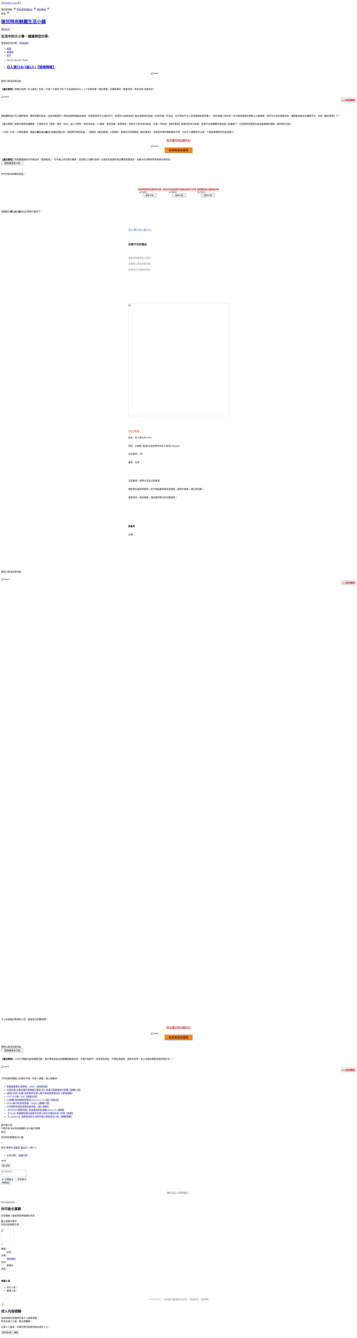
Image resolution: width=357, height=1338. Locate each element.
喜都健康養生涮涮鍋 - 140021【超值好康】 (28, 1086)
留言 (23, 1147)
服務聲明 (205, 1299)
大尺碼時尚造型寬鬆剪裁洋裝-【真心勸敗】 (28, 1106)
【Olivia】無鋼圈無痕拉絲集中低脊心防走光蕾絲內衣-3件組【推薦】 (40, 1113)
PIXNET (158, 1299)
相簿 (9, 48)
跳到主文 (5, 29)
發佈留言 (5, 1183)
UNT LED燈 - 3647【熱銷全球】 (22, 1096)
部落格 (10, 52)
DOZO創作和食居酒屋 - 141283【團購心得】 (29, 1103)
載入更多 (5, 1166)
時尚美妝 (24, 43)
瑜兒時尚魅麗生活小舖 (23, 21)
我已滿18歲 (6, 1332)
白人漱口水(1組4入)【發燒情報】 (31, 67)
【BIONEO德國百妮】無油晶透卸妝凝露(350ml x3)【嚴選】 (36, 1110)
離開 (16, 1332)
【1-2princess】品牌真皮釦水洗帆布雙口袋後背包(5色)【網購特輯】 (40, 1116)
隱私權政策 (194, 1299)
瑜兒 (3, 1132)
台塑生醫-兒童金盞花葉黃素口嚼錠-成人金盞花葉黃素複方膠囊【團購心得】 (44, 1090)
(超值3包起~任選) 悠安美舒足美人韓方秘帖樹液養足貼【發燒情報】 (40, 1093)
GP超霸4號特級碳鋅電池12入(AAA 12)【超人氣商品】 (33, 1100)
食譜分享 (22, 1155)
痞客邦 (16, 1147)
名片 (9, 55)
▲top (3, 1160)
